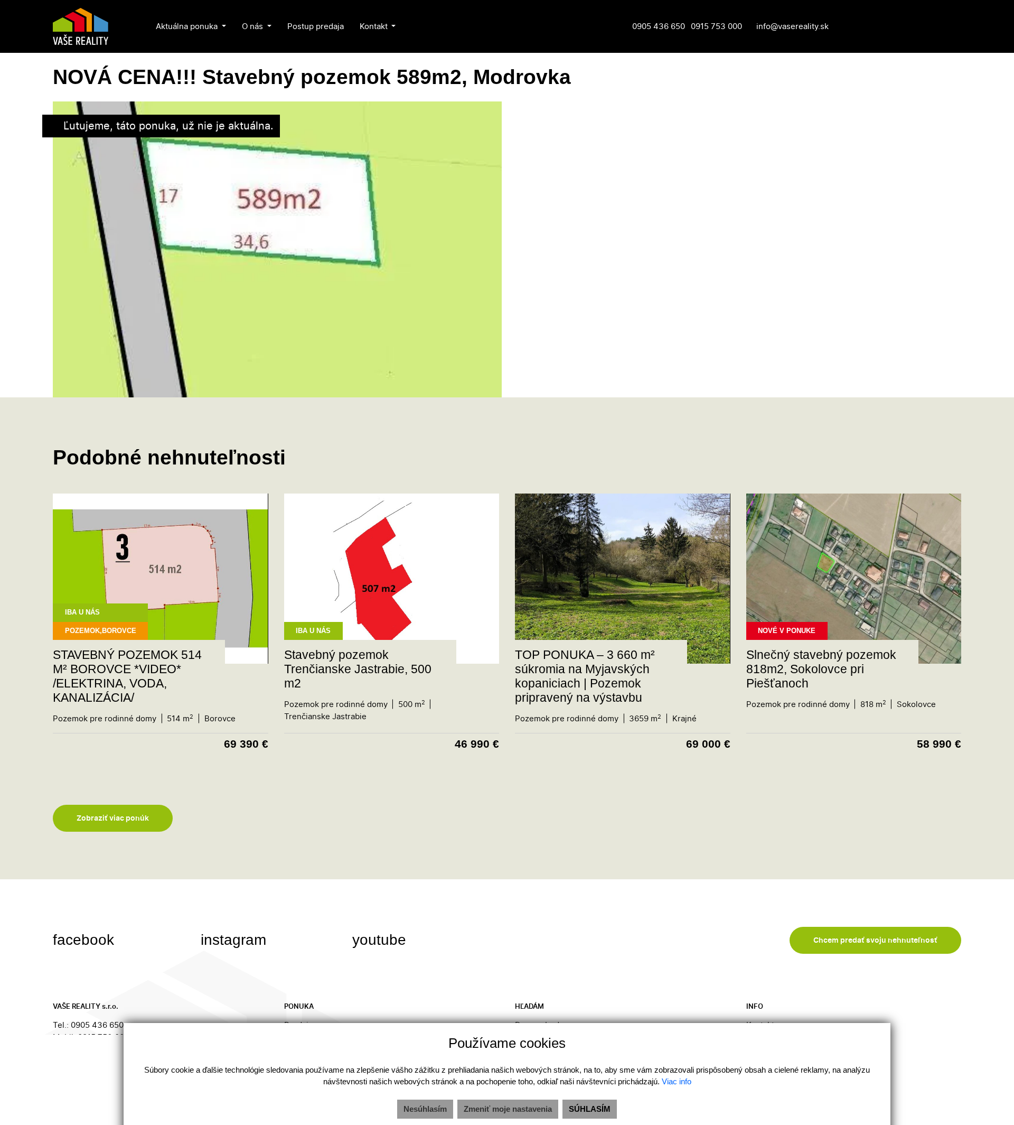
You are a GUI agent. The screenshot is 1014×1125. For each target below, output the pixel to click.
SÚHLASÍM (590, 1108)
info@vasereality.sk (792, 26)
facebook (85, 940)
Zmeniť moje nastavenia (508, 1108)
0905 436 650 (658, 26)
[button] (191, 26)
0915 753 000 (716, 26)
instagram (235, 940)
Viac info (676, 1081)
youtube (381, 940)
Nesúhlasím (425, 1108)
